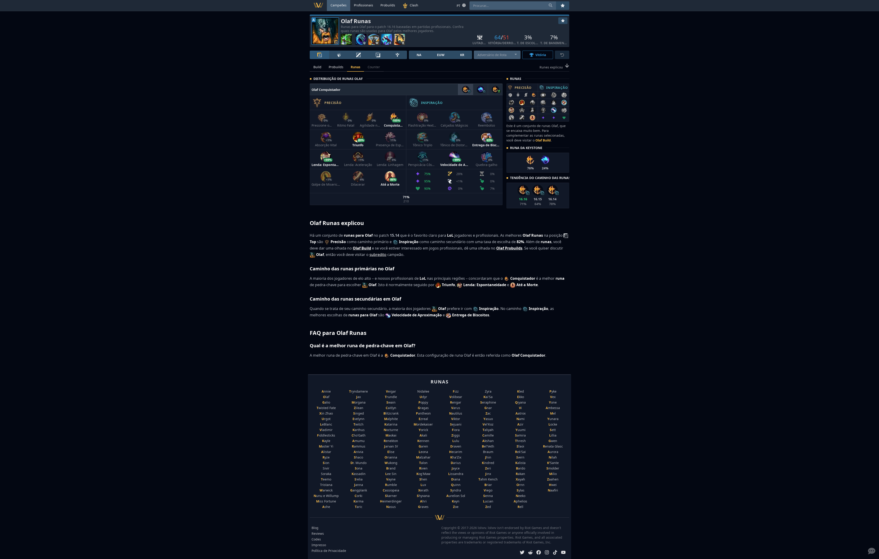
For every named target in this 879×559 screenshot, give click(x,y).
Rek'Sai (520, 452)
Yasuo (488, 419)
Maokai (390, 435)
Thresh (520, 441)
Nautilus (455, 413)
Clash (414, 5)
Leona (423, 452)
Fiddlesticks (326, 435)
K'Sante (553, 463)
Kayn (455, 501)
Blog (315, 528)
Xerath (423, 490)
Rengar (455, 402)
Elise (390, 452)
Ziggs (455, 435)
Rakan (520, 474)
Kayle (326, 441)
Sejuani (455, 424)
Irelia (359, 479)
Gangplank (358, 490)
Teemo (326, 479)
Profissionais (363, 5)
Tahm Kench (488, 479)
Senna (488, 496)
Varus (455, 408)
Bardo (520, 468)
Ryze (326, 457)
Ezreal (423, 419)
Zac (488, 413)
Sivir (326, 468)
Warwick (326, 490)
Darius (456, 463)
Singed (358, 413)
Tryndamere (358, 391)
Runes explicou (551, 67)
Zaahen (553, 479)
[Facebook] (538, 553)
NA (419, 55)
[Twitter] (522, 553)
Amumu (358, 441)
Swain (391, 402)
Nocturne (391, 430)
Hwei (553, 485)
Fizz (456, 391)
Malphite (391, 419)
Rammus (358, 446)
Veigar (391, 391)
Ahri (423, 501)
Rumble (391, 485)
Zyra (488, 391)
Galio (326, 402)
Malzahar (423, 457)
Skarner (391, 496)
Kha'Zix (455, 457)
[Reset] (562, 55)
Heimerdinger (391, 501)
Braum (488, 452)
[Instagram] (547, 553)
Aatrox (520, 413)
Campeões (339, 5)
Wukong (391, 463)
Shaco (358, 457)
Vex (553, 397)
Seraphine (488, 402)
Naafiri (553, 490)
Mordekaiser (423, 424)
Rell (520, 507)
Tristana (326, 485)
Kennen (423, 441)
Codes (316, 539)
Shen (423, 479)
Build (317, 67)
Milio (553, 474)
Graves (423, 507)
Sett (553, 430)
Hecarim (455, 452)
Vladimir (326, 430)
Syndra (455, 490)
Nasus (391, 507)
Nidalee (423, 391)
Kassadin (359, 474)
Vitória (540, 55)
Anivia (358, 452)
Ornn (520, 485)
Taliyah (488, 430)
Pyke (552, 391)
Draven (455, 446)
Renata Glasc (553, 446)
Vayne (391, 479)
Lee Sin (390, 474)
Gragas (423, 408)
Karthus (359, 430)
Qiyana (520, 402)
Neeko (520, 496)
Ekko (520, 397)
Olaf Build (543, 140)
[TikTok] (555, 553)
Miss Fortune (326, 501)
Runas (355, 67)
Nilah (553, 457)
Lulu (455, 441)
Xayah (520, 479)
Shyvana (423, 496)
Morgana (359, 402)
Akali (423, 435)
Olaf (326, 397)
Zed (488, 507)
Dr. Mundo (358, 463)
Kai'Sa (488, 397)
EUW (441, 55)
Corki (358, 496)
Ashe (326, 507)
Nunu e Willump (326, 496)
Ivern (520, 457)
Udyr (423, 397)
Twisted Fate (326, 408)
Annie (326, 391)
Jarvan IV (391, 446)
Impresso (319, 545)
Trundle (391, 397)
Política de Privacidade (329, 550)
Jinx (488, 474)
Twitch (358, 424)
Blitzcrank (391, 413)
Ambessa (553, 408)
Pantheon (423, 413)
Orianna (391, 457)
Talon (423, 463)
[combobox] (497, 55)
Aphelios (520, 501)
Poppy (423, 402)
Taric (358, 507)
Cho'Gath (359, 435)
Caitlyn (391, 408)
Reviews (318, 533)
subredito (377, 254)
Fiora (456, 430)
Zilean (358, 408)
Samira (520, 435)
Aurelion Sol (455, 496)
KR (462, 55)
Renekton (391, 441)
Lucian (488, 501)
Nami (520, 419)
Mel (553, 413)
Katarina (390, 424)
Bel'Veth (488, 446)
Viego (488, 490)
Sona (358, 468)
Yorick (423, 430)
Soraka (326, 474)
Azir (520, 424)
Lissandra (455, 474)
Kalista (520, 463)
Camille (488, 435)
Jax (358, 397)
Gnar (488, 408)
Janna (358, 485)
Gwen (552, 441)
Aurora (553, 452)
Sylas (520, 490)
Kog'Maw (423, 474)
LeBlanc (326, 424)
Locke (552, 424)
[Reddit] (530, 553)
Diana (455, 479)
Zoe (455, 507)
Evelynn (358, 419)
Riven (423, 468)
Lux (423, 485)
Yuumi (520, 430)
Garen (423, 446)
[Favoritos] (562, 20)
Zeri (488, 468)
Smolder (552, 468)
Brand (391, 468)
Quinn (456, 485)
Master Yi (326, 446)
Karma (358, 501)
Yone (553, 402)
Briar (488, 485)
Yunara (553, 419)
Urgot (326, 419)
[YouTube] (563, 553)
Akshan (488, 441)
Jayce (456, 468)
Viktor (455, 419)
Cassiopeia (391, 490)
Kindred (488, 463)
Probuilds (336, 67)
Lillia (552, 435)
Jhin (488, 457)
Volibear (455, 397)
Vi (520, 408)
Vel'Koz (488, 424)
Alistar (326, 452)
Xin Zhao (326, 413)
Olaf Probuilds (509, 248)
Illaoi (520, 446)
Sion (326, 463)
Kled (520, 391)
